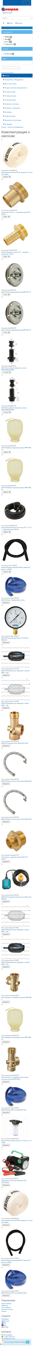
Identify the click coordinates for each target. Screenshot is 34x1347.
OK (27, 1342)
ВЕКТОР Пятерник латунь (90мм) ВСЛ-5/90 (14, 743)
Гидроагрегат (10, 44)
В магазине (9, 54)
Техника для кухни (10, 96)
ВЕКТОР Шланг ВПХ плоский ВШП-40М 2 (14, 1293)
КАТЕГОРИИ (8, 13)
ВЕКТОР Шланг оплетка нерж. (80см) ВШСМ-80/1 (16, 781)
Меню (27, 3)
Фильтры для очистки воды (12, 120)
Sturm (7, 39)
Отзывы (3, 1311)
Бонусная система (7, 1309)
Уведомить (6, 603)
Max (4, 1323)
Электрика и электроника (12, 108)
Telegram (6, 1319)
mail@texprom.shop (9, 1339)
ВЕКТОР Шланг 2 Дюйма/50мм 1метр (13, 600)
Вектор (8, 42)
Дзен (4, 1325)
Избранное (4, 1305)
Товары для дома (9, 116)
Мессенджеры (7, 1335)
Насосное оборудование (15, 127)
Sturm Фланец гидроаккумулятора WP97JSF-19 (16, 292)
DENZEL (8, 37)
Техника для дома (10, 100)
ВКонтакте (6, 1321)
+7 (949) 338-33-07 (9, 1337)
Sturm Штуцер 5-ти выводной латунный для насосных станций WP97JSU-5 (14, 1078)
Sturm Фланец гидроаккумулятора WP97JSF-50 (16, 330)
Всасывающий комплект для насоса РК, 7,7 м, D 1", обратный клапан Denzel (16, 528)
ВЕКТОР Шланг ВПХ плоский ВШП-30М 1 (14, 1110)
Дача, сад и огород (10, 84)
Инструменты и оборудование (13, 80)
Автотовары (8, 112)
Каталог (6, 75)
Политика (22, 1342)
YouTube (5, 1327)
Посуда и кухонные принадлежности (15, 88)
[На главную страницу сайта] (17, 9)
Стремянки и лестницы (11, 104)
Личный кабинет (6, 1303)
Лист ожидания (6, 1307)
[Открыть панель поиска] (3, 23)
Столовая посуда (9, 92)
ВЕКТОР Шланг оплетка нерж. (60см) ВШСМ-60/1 (16, 819)
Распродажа (8, 124)
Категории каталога (7, 73)
